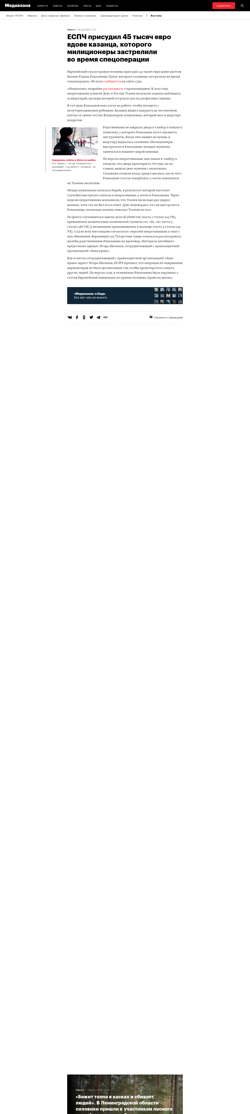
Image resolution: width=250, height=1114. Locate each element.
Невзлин (32, 15)
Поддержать (223, 5)
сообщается (112, 81)
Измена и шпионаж (85, 15)
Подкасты (112, 5)
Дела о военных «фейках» (55, 15)
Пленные (137, 15)
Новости (42, 5)
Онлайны (72, 5)
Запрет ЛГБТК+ (14, 15)
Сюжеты (57, 5)
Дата (98, 5)
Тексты (87, 5)
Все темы (156, 15)
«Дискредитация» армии (114, 15)
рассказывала (113, 88)
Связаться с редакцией (168, 317)
